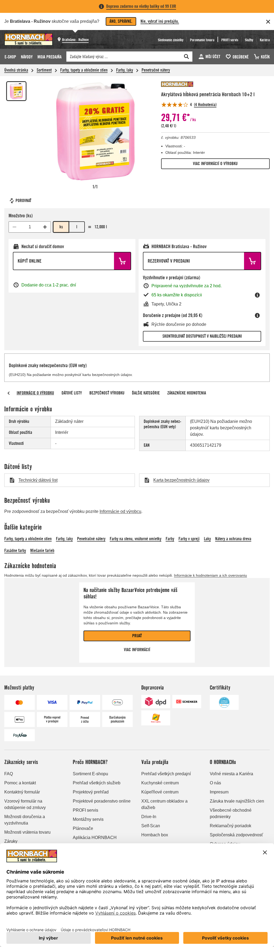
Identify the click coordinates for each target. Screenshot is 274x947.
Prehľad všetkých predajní (166, 773)
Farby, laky (124, 70)
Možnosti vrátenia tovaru (27, 832)
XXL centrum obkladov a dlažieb (164, 804)
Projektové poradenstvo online (102, 801)
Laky (207, 538)
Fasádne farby (15, 550)
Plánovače (83, 828)
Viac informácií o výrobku (215, 163)
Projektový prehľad (91, 792)
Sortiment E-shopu (90, 773)
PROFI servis (85, 810)
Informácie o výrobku (35, 393)
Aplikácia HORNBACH (95, 837)
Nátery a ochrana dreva (233, 538)
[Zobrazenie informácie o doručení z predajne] (257, 315)
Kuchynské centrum (160, 783)
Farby (170, 538)
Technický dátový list (38, 480)
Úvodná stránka (16, 70)
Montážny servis (88, 819)
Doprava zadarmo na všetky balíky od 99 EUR (141, 6)
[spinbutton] (30, 227)
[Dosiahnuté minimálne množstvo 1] (14, 227)
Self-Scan (150, 825)
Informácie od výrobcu (120, 511)
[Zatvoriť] (268, 22)
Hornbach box (154, 835)
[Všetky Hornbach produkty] (177, 84)
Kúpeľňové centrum (159, 792)
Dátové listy (72, 393)
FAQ (8, 773)
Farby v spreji (189, 538)
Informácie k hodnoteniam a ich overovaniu (210, 575)
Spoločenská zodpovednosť (236, 835)
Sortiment (44, 70)
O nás (215, 783)
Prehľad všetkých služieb (96, 783)
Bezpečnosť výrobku (106, 393)
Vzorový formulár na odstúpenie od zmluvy (25, 804)
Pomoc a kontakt (20, 783)
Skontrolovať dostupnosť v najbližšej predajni (202, 336)
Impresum (219, 792)
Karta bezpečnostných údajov (181, 480)
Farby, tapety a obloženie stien (84, 70)
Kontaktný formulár (22, 792)
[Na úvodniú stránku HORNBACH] (28, 39)
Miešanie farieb (42, 550)
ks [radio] (61, 226)
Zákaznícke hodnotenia (186, 393)
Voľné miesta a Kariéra (231, 773)
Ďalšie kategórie (146, 393)
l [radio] (76, 226)
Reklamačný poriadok (230, 825)
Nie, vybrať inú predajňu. (159, 21)
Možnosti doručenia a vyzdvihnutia (24, 819)
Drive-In (148, 816)
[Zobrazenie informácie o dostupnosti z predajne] (257, 295)
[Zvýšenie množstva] (45, 227)
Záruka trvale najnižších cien (237, 801)
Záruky (10, 841)
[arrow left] (8, 393)
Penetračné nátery (156, 70)
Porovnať (23, 200)
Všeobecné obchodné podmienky (231, 813)
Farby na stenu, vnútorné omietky (135, 538)
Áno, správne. (120, 21)
